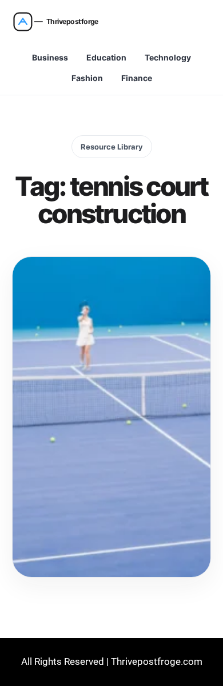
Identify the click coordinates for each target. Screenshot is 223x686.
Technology (168, 57)
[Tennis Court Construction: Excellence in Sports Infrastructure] (111, 417)
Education (106, 57)
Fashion (87, 78)
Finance (136, 78)
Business (50, 57)
